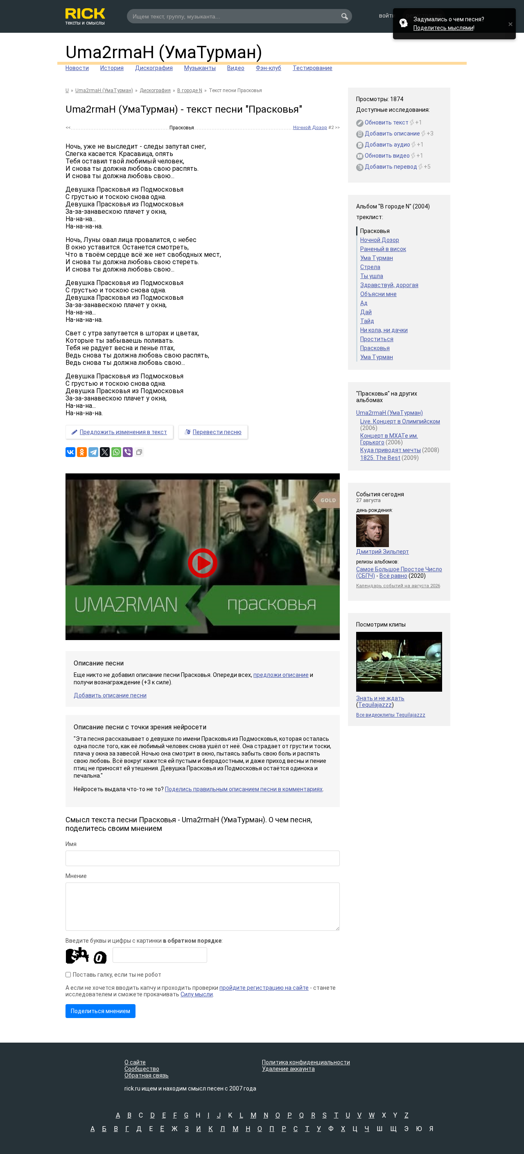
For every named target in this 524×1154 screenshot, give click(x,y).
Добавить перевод (388, 166)
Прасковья (375, 348)
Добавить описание (389, 133)
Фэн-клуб (268, 68)
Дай (366, 312)
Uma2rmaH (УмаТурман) (164, 52)
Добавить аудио (384, 144)
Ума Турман (376, 258)
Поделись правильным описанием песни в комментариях (244, 789)
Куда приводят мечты (390, 450)
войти (387, 15)
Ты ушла (371, 276)
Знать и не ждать (380, 698)
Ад (364, 303)
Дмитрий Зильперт (382, 551)
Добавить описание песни (110, 695)
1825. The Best (380, 458)
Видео (235, 68)
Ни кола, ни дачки (384, 330)
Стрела (370, 267)
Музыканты (200, 68)
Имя (71, 844)
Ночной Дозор (310, 127)
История (112, 68)
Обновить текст (384, 122)
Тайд (367, 321)
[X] (105, 452)
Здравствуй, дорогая (389, 285)
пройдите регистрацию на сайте (264, 987)
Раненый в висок (383, 249)
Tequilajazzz (375, 704)
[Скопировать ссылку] (139, 452)
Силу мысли (197, 994)
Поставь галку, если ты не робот (117, 974)
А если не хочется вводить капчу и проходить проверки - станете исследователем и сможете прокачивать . (201, 991)
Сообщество (141, 1069)
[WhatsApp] (116, 452)
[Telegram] (93, 452)
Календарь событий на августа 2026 (398, 585)
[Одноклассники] (82, 452)
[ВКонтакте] (70, 452)
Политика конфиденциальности (306, 1062)
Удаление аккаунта (288, 1069)
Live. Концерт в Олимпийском (400, 421)
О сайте (135, 1062)
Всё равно (393, 575)
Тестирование (312, 68)
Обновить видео (384, 155)
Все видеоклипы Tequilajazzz (390, 715)
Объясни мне (378, 294)
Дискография (154, 68)
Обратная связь (146, 1075)
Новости (77, 68)
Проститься (376, 339)
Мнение (76, 876)
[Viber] (128, 452)
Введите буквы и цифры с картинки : (144, 940)
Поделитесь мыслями (443, 28)
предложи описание (281, 675)
